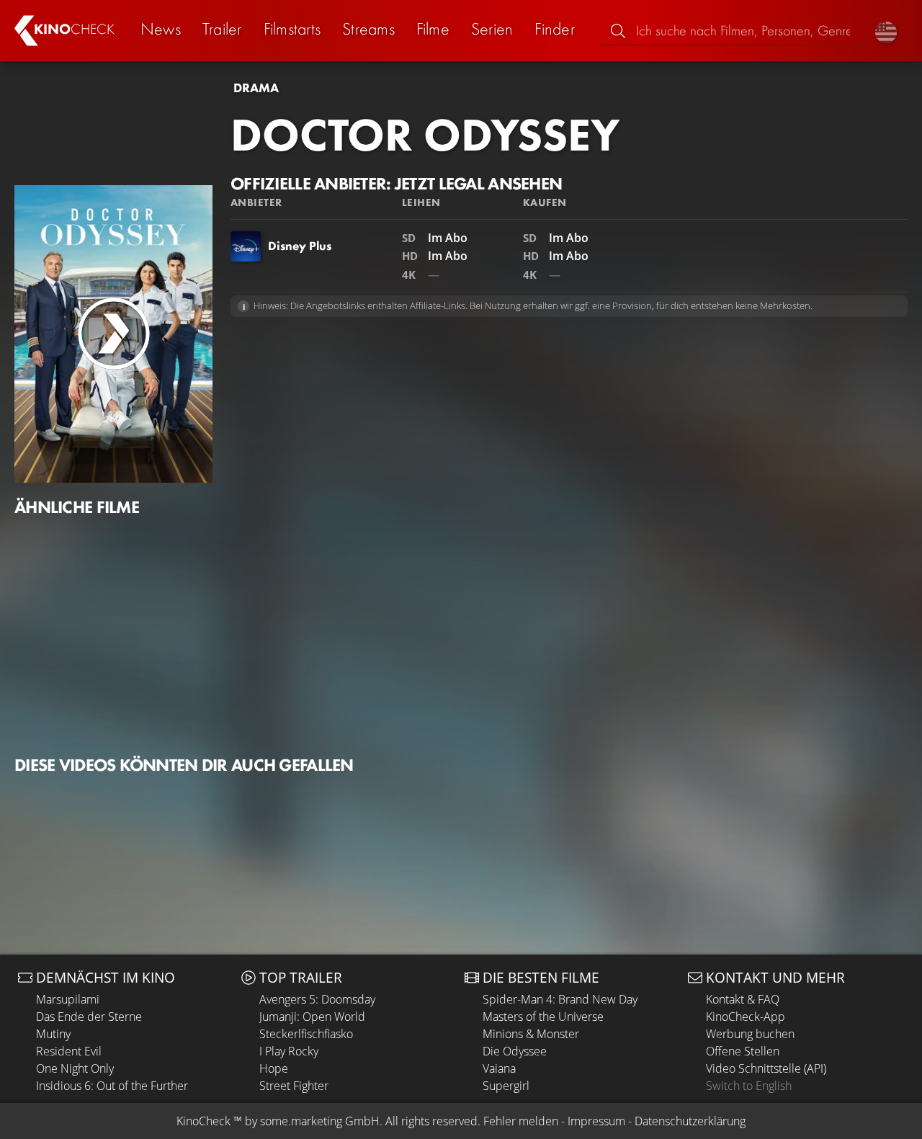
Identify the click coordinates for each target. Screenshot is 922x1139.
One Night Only (75, 1068)
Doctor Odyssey (424, 134)
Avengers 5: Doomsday (317, 999)
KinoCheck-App (745, 1016)
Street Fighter (293, 1085)
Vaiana (499, 1068)
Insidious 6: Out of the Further (112, 1085)
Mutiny (53, 1034)
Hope (273, 1068)
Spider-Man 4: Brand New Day (560, 999)
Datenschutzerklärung (690, 1121)
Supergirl (506, 1085)
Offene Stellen (742, 1051)
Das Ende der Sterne (89, 1016)
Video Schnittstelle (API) (766, 1068)
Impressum (596, 1121)
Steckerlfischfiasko (306, 1034)
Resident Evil (69, 1051)
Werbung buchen (750, 1034)
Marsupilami (67, 999)
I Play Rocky (288, 1051)
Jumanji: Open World (312, 1016)
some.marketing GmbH (320, 1121)
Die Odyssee (515, 1051)
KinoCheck (203, 1121)
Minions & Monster (531, 1034)
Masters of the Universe (543, 1016)
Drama (256, 88)
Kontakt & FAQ (742, 999)
